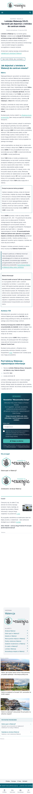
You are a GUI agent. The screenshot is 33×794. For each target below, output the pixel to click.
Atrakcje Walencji (9, 640)
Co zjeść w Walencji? (10, 655)
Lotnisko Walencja (9, 658)
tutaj (10, 357)
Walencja (19, 18)
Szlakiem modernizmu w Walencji (14, 653)
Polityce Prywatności (14, 455)
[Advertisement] (16, 559)
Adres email (6, 432)
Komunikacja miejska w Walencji (14, 660)
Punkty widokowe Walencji (12, 650)
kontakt (18, 531)
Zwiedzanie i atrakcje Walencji (11, 498)
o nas (18, 523)
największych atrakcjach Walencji (11, 53)
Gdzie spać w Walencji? (9, 480)
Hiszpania (12, 18)
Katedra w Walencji (10, 645)
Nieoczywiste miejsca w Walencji (14, 648)
